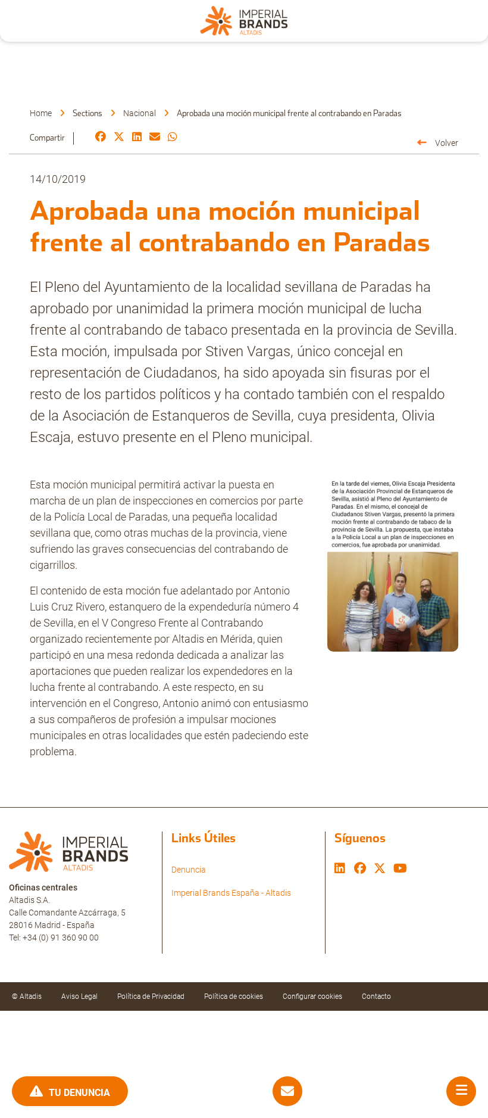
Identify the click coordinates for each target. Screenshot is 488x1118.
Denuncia (188, 869)
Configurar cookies (312, 996)
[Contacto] (287, 1091)
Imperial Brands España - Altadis (231, 893)
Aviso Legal (79, 996)
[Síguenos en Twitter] (380, 869)
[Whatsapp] (172, 137)
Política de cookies (233, 996)
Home (41, 113)
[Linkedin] (137, 137)
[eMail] (154, 137)
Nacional (139, 113)
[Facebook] (100, 137)
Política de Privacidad (150, 996)
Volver (446, 143)
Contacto (376, 996)
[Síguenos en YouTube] (400, 869)
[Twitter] (119, 137)
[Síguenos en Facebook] (360, 869)
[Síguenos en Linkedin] (339, 869)
